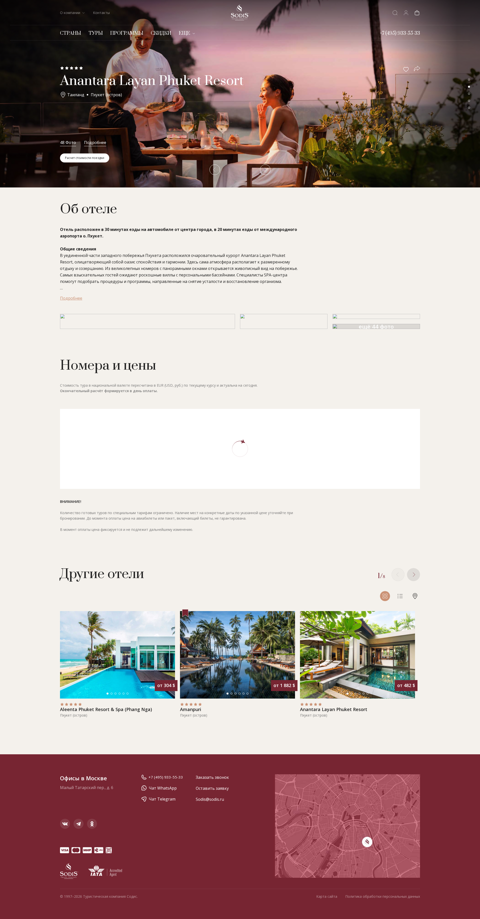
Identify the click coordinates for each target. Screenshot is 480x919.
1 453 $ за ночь (275, 746)
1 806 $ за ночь (275, 852)
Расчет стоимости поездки (84, 158)
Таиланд (75, 94)
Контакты (101, 12)
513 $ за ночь (276, 491)
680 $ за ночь (276, 619)
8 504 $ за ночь (275, 431)
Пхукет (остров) (106, 94)
